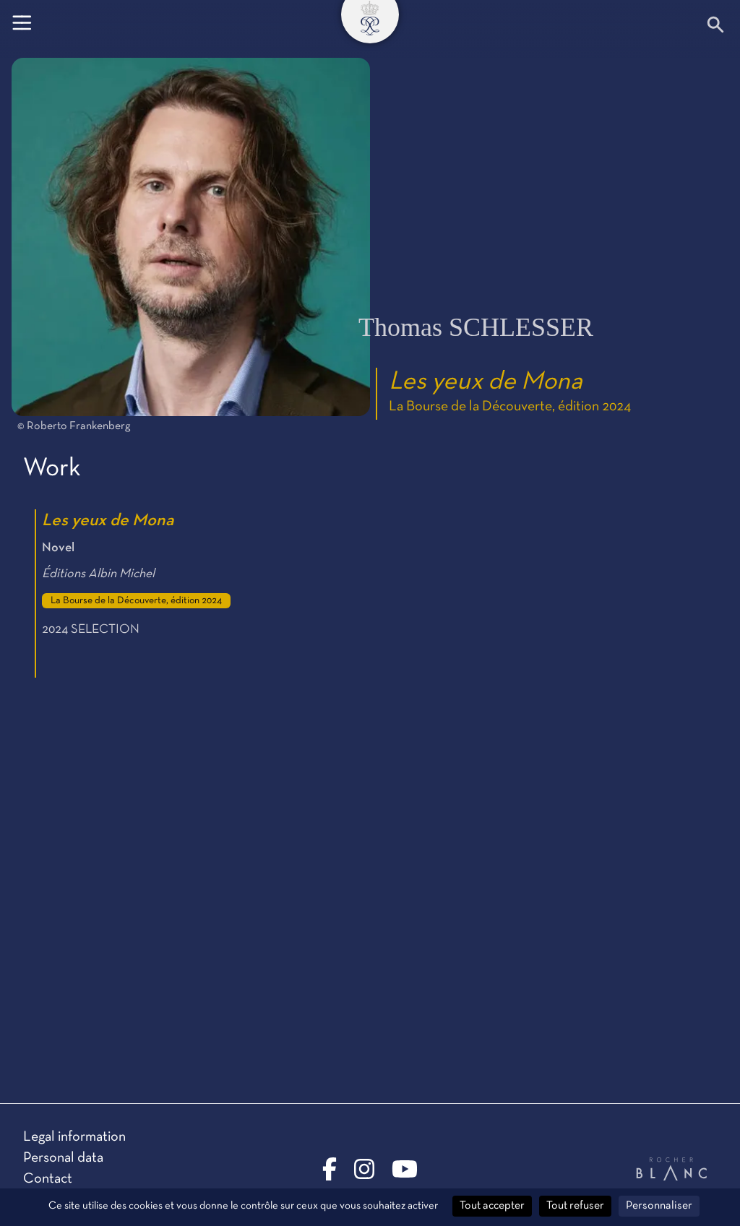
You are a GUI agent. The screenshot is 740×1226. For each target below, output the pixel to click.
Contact (47, 1179)
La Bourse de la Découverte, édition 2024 (510, 406)
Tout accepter (492, 1206)
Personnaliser (659, 1206)
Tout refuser (575, 1206)
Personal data (63, 1158)
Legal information (74, 1137)
